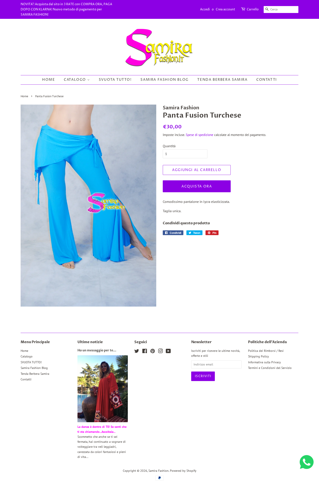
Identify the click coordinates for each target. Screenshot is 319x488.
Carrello (253, 9)
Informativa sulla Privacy (264, 362)
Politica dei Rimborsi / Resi (266, 351)
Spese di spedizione (199, 135)
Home (48, 79)
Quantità (169, 146)
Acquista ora (196, 186)
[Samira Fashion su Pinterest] (152, 352)
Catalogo (75, 79)
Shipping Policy (258, 356)
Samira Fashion (158, 471)
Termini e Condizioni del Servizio (270, 368)
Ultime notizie (90, 342)
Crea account (225, 9)
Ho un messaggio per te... (96, 350)
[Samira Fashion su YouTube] (168, 352)
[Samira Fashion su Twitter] (136, 352)
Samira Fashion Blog (164, 79)
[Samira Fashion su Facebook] (144, 352)
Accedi (205, 9)
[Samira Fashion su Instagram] (160, 352)
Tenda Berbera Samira (222, 79)
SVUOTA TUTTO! (115, 79)
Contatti (266, 79)
